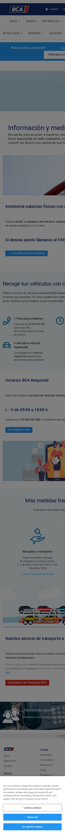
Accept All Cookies (32, 826)
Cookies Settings (32, 807)
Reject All (32, 817)
